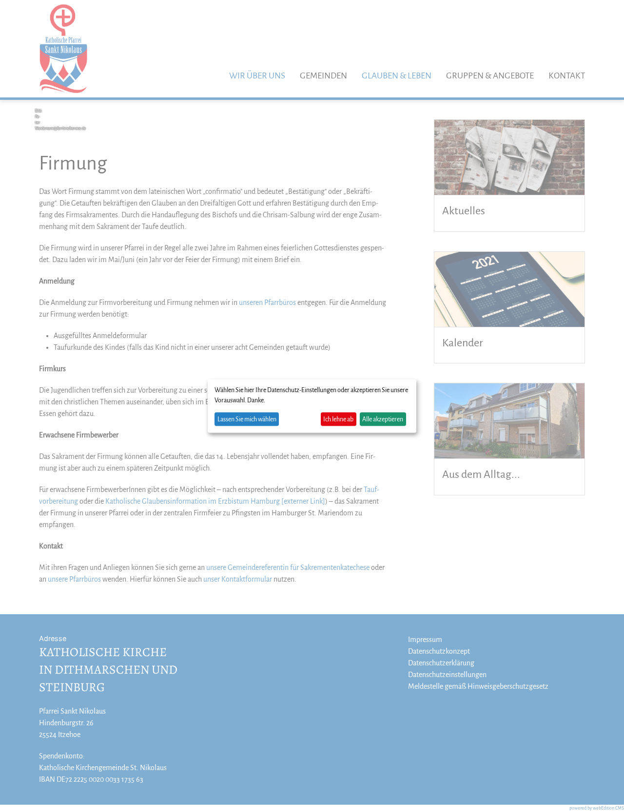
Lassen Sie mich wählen (246, 418)
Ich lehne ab (338, 418)
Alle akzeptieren (382, 418)
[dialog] (312, 406)
